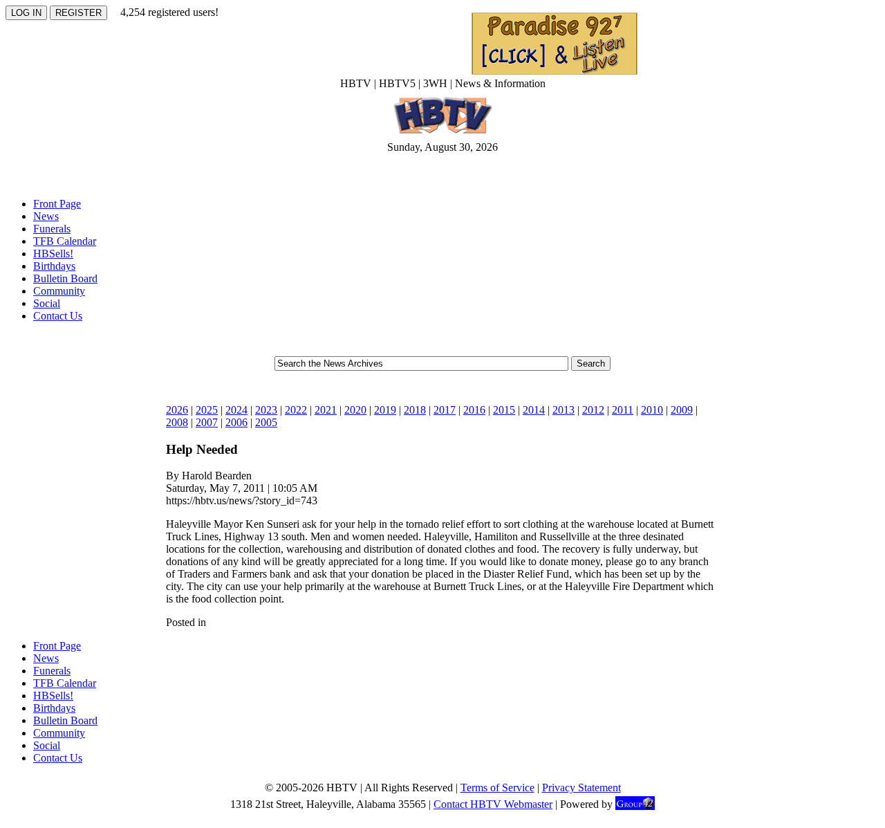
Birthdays (54, 266)
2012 (593, 410)
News (46, 216)
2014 (534, 410)
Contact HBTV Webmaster (493, 804)
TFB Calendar (64, 241)
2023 (266, 410)
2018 (415, 410)
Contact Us (57, 316)
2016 (474, 410)
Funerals (52, 228)
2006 (236, 422)
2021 (326, 410)
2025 (207, 410)
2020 (355, 410)
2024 (236, 410)
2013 (563, 410)
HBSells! (53, 253)
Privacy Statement (581, 787)
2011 (622, 410)
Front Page (57, 204)
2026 (177, 410)
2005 (266, 422)
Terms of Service (497, 787)
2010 (652, 410)
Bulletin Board (65, 278)
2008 (177, 422)
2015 (504, 410)
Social (46, 303)
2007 (207, 422)
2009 (682, 410)
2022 (296, 410)
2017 (445, 410)
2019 (385, 410)
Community (59, 291)
